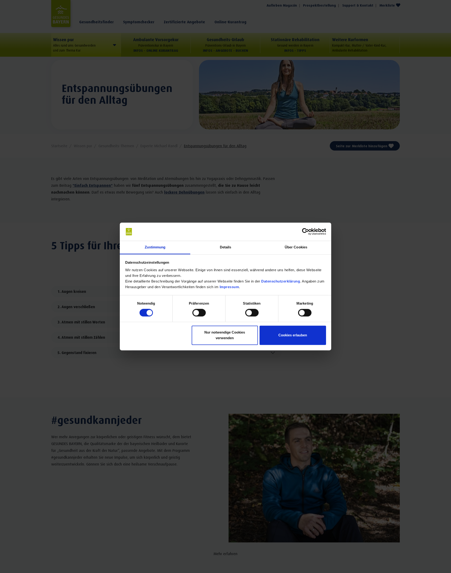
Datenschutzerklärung (280, 281)
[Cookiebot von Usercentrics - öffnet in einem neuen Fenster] (305, 231)
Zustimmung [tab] (155, 247)
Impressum (229, 287)
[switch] (199, 313)
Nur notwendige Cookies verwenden (224, 335)
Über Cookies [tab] (296, 247)
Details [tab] (225, 247)
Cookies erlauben (292, 335)
